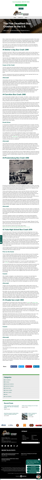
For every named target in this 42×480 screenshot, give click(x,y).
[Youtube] (8, 445)
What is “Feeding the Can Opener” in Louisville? (32, 414)
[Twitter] (5, 445)
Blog (8, 30)
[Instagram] (14, 445)
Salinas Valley (35, 302)
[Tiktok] (17, 445)
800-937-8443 (25, 2)
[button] (13, 366)
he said (6, 262)
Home (15, 17)
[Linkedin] (11, 445)
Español (21, 8)
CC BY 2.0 (26, 226)
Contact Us (20, 17)
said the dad (15, 136)
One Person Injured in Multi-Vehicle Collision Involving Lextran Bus (11, 414)
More (26, 17)
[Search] (39, 442)
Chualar (28, 302)
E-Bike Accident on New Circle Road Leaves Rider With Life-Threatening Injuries (11, 406)
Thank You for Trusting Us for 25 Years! (30, 405)
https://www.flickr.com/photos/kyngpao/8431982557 (13, 226)
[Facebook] (2, 445)
